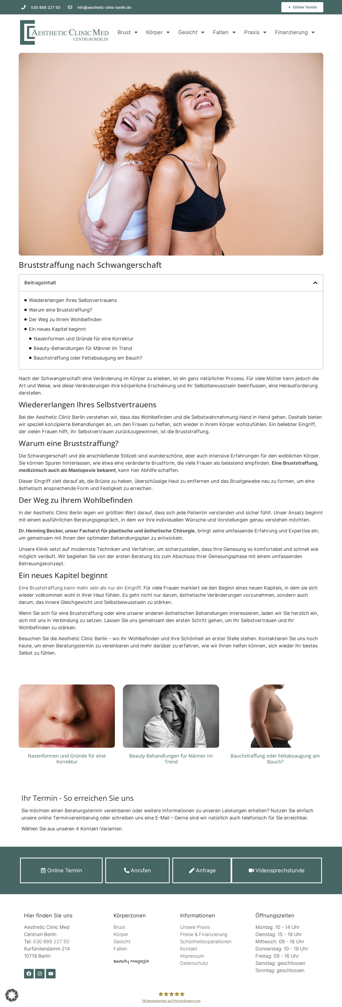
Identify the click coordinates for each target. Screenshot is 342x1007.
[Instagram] (40, 973)
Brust (124, 32)
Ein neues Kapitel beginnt (57, 329)
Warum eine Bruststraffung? (60, 310)
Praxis (251, 32)
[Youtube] (51, 973)
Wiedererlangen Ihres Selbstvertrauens (73, 300)
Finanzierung (291, 32)
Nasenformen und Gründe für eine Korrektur (84, 338)
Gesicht (187, 32)
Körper (154, 32)
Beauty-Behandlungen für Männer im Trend (83, 348)
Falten (221, 32)
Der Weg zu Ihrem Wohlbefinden (65, 319)
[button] (315, 282)
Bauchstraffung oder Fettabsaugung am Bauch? (88, 358)
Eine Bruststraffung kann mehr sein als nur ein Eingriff (80, 588)
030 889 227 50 (51, 941)
